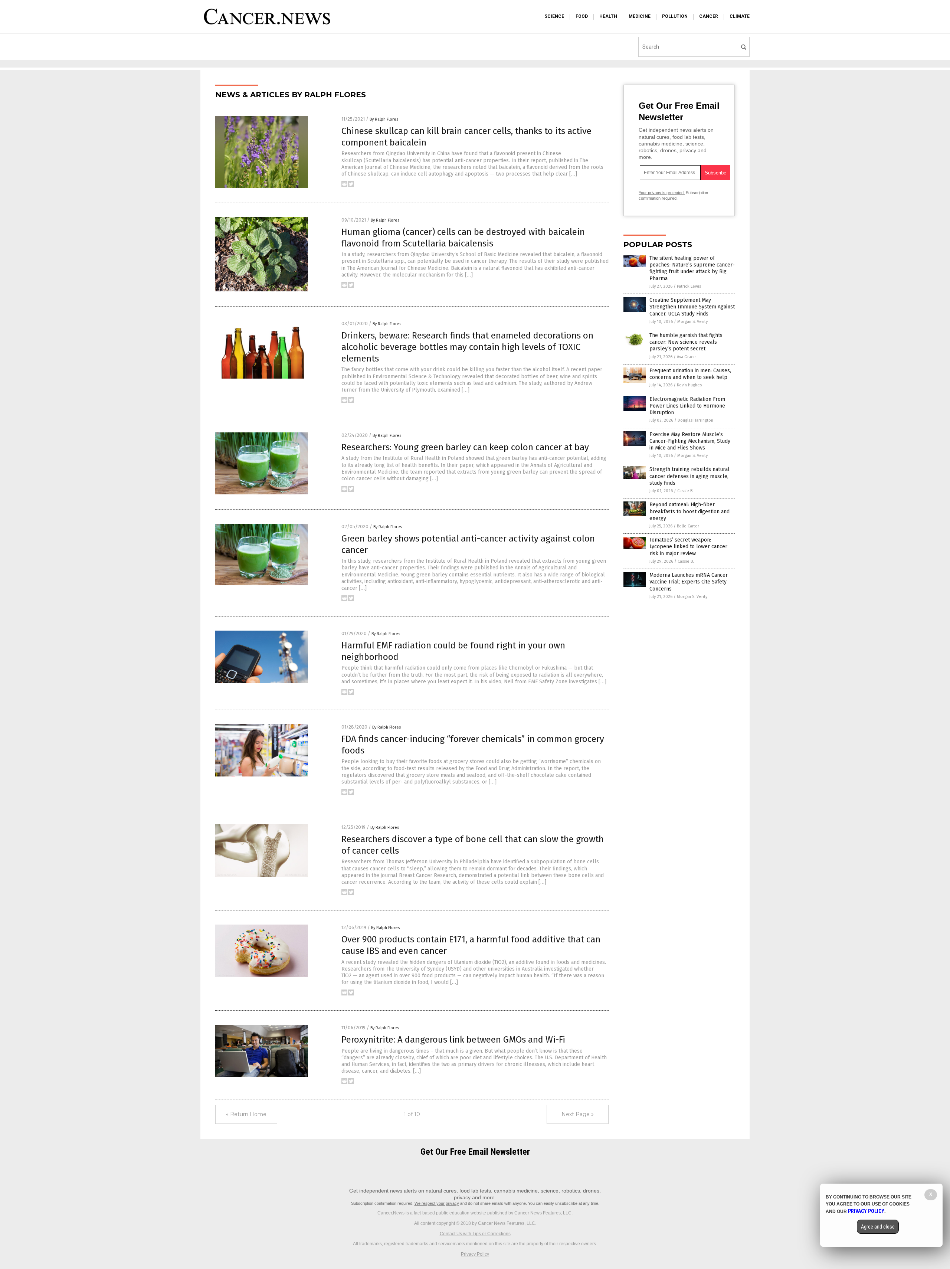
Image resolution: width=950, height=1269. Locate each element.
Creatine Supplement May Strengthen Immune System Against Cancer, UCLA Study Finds (692, 307)
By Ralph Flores (384, 119)
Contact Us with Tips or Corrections (475, 1233)
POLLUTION (675, 16)
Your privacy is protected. (662, 192)
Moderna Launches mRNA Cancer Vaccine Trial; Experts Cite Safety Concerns (688, 582)
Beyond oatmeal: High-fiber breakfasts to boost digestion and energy (689, 511)
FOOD (582, 16)
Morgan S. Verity (692, 321)
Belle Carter (688, 526)
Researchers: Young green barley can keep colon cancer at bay (465, 447)
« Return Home (246, 1114)
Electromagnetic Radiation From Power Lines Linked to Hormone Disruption (687, 406)
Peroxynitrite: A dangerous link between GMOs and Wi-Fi (453, 1039)
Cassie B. (685, 490)
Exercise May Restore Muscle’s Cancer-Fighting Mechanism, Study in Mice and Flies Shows (689, 441)
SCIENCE (554, 16)
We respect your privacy (437, 1203)
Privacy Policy (475, 1254)
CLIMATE (740, 16)
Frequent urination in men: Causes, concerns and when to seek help (690, 373)
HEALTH (608, 16)
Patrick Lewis (689, 286)
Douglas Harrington (695, 420)
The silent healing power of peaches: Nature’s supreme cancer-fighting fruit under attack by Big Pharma (692, 268)
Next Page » (577, 1114)
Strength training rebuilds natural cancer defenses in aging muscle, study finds (689, 476)
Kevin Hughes (689, 385)
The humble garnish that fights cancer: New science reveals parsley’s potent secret (686, 342)
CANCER (708, 16)
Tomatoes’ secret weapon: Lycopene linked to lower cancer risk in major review (688, 546)
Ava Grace (686, 356)
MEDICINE (640, 16)
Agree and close (878, 1227)
